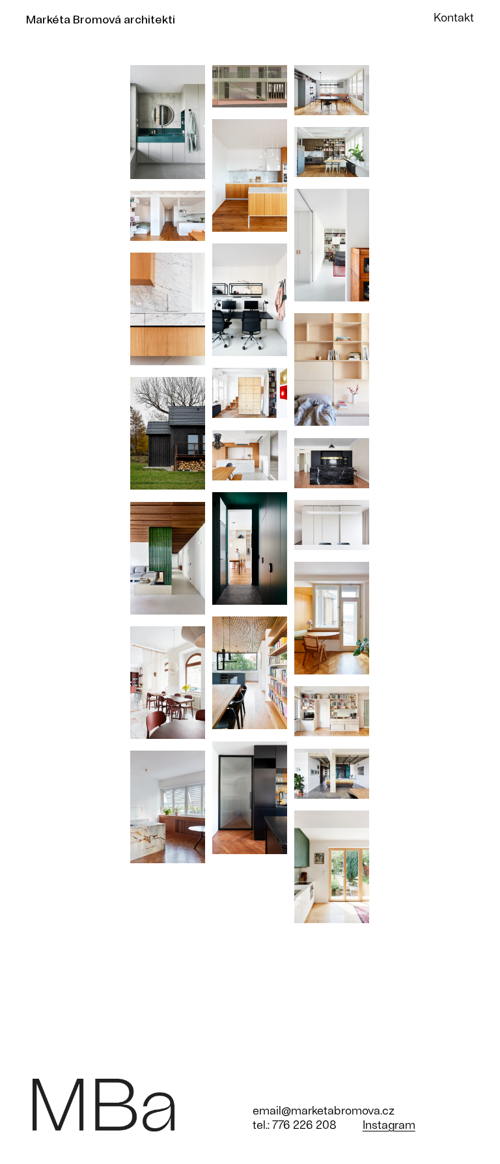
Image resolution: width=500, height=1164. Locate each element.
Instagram (389, 1124)
